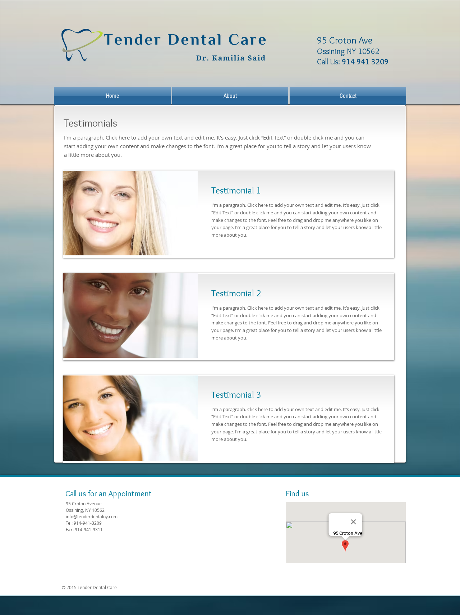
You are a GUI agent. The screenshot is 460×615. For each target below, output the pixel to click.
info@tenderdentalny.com (92, 516)
